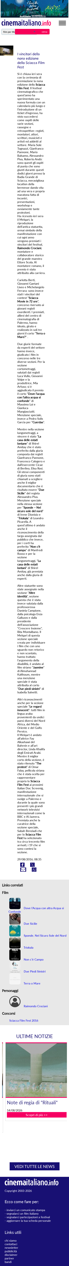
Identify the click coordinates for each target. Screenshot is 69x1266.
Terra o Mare (31, 983)
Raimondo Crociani (35, 1006)
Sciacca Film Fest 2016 (23, 1020)
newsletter (11, 1247)
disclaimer (11, 1254)
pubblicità (11, 1251)
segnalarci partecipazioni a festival (28, 1217)
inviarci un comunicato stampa (26, 1210)
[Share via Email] (23, 870)
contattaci (11, 1244)
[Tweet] (32, 865)
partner (9, 1258)
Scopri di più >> (37, 1115)
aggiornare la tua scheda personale (29, 1220)
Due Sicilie (30, 923)
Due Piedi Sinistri (34, 971)
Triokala (28, 947)
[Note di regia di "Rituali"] (37, 1070)
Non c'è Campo (33, 959)
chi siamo (11, 1240)
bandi (8, 1262)
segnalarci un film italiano (23, 1213)
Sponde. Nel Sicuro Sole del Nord (44, 935)
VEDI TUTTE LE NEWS (34, 1166)
